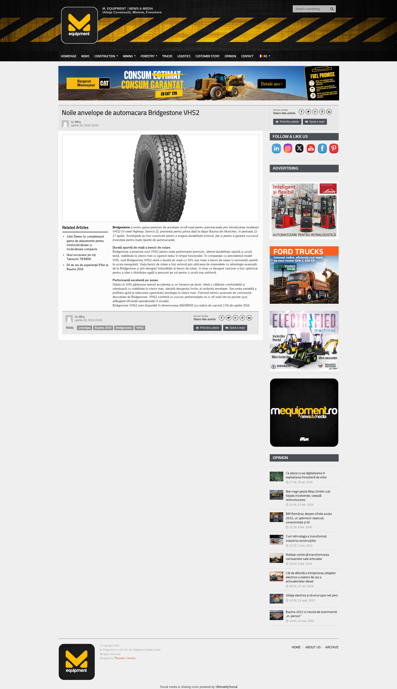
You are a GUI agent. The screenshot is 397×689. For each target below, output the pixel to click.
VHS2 (140, 327)
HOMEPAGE (68, 56)
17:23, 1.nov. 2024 (299, 545)
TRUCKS (167, 56)
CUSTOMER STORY (208, 56)
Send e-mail (314, 121)
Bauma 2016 (103, 327)
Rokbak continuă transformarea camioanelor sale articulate (307, 556)
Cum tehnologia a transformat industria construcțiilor (306, 538)
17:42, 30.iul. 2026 (299, 482)
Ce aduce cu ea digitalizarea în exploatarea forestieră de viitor (306, 475)
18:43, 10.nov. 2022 (300, 621)
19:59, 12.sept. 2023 (300, 600)
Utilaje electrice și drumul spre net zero (312, 595)
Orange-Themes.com (125, 658)
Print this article (287, 121)
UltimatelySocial (226, 687)
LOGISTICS (183, 56)
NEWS (85, 56)
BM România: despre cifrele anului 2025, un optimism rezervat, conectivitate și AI (309, 517)
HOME (296, 647)
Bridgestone (121, 227)
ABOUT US (313, 647)
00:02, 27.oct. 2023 (299, 586)
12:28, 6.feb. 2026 (299, 527)
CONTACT (247, 56)
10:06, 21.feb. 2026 (300, 504)
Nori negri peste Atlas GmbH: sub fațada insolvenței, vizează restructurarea (308, 495)
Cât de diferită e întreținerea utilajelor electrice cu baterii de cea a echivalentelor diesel (311, 577)
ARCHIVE (332, 647)
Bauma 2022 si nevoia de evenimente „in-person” (311, 613)
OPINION (230, 56)
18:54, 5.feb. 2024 (299, 563)
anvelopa (85, 327)
